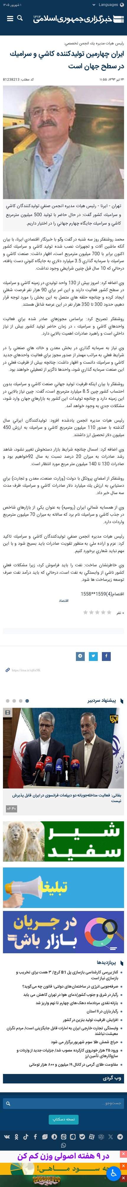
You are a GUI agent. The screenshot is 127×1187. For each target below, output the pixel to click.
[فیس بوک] (35, 1137)
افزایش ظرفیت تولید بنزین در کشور (90, 1020)
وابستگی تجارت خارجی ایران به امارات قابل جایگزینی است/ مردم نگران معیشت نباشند (62, 1031)
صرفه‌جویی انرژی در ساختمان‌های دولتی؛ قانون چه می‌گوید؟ (70, 986)
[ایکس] (111, 1137)
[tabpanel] (63, 761)
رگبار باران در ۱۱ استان (102, 1011)
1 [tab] (27, 701)
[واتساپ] (64, 1146)
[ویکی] (7, 1137)
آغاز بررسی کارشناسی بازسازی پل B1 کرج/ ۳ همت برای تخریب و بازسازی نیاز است (67, 975)
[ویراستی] (45, 1137)
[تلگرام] (120, 1137)
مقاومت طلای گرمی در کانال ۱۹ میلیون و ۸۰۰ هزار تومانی (73, 1065)
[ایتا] (64, 1137)
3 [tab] (14, 701)
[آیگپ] (73, 1137)
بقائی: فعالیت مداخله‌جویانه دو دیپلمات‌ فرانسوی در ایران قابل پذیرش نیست (66, 798)
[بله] (82, 1137)
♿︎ (114, 1173)
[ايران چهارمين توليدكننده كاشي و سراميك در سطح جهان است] (63, 142)
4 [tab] (7, 701)
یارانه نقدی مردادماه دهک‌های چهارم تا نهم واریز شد (77, 1003)
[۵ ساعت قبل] (63, 748)
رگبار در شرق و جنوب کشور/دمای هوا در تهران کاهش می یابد (70, 995)
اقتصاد (64, 601)
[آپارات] (92, 1137)
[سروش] (54, 1137)
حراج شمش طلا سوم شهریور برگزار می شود (84, 1042)
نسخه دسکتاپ (64, 1120)
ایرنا (72, 19)
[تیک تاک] (26, 1137)
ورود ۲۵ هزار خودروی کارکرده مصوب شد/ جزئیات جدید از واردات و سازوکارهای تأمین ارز (67, 1053)
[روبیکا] (101, 1137)
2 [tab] (20, 701)
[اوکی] (16, 1137)
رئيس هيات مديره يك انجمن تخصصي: (94, 44)
